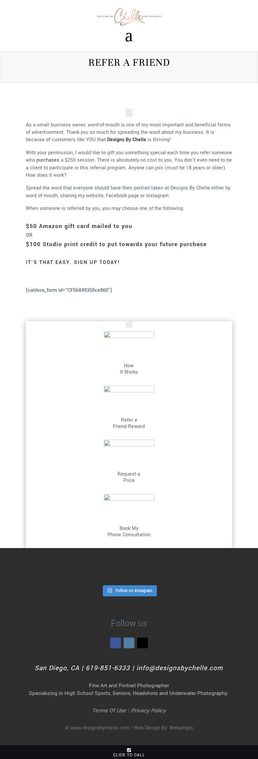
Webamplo (181, 727)
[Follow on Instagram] (129, 643)
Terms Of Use (109, 710)
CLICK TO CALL (128, 755)
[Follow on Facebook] (115, 643)
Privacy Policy (148, 710)
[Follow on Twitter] (142, 643)
